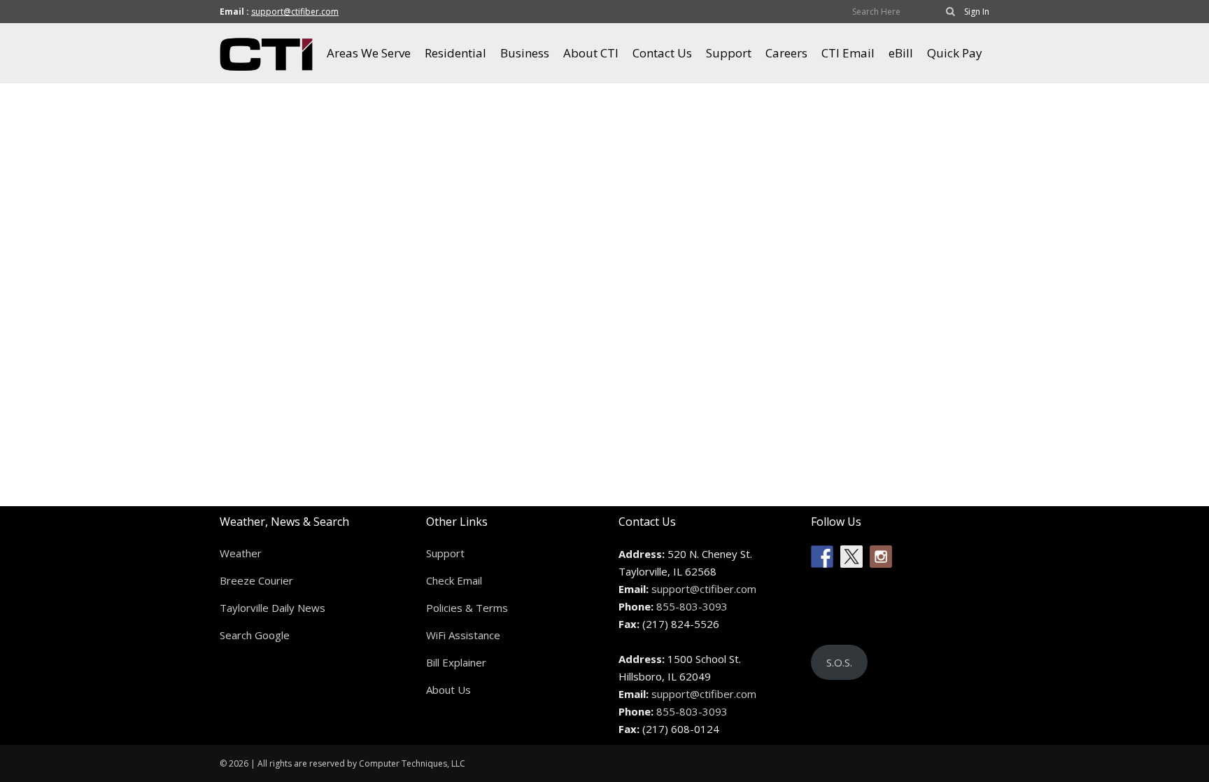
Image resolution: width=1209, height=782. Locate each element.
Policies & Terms (467, 608)
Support (445, 553)
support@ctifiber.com (295, 12)
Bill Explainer (456, 662)
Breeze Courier (256, 580)
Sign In (976, 12)
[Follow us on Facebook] (822, 556)
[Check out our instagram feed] (881, 556)
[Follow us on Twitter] (851, 556)
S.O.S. (839, 662)
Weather (241, 553)
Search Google (255, 635)
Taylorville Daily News (272, 608)
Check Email (454, 580)
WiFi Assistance (463, 635)
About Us (448, 690)
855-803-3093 (692, 606)
